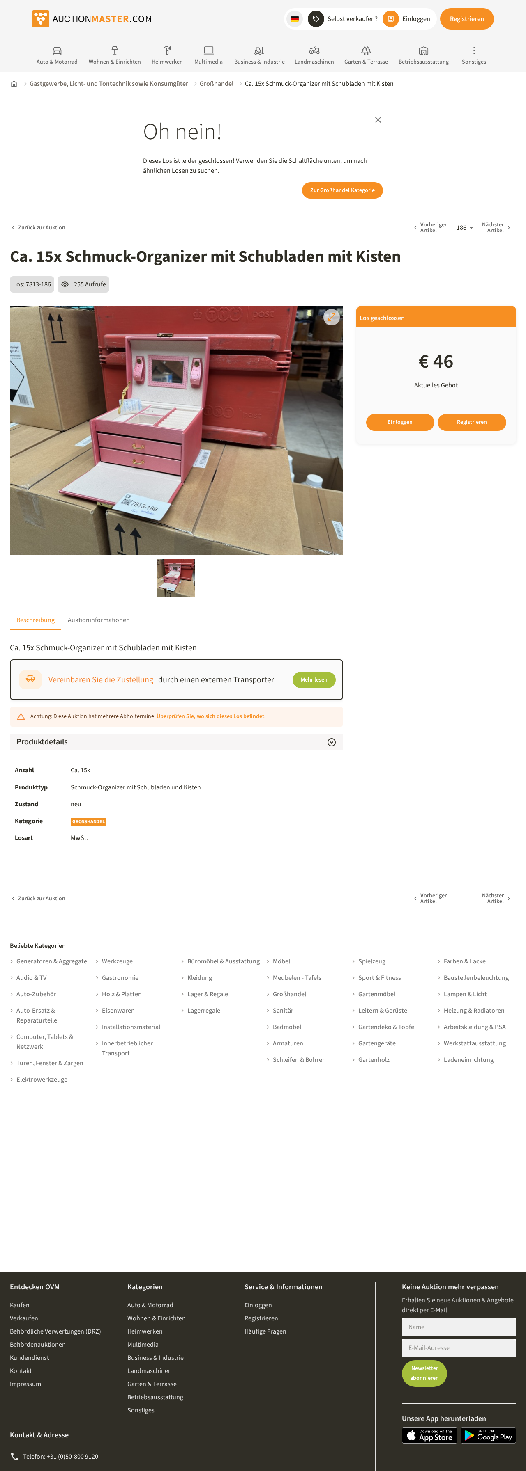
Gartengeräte (377, 1043)
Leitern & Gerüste (382, 1010)
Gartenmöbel (376, 994)
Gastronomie (120, 977)
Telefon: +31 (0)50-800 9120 (60, 1456)
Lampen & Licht (465, 994)
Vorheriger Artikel (433, 228)
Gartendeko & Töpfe (386, 1027)
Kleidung (199, 977)
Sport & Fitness (379, 977)
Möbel (281, 961)
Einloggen (400, 422)
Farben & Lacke (465, 961)
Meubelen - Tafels (297, 977)
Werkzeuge (117, 961)
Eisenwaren (118, 1010)
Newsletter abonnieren (424, 1373)
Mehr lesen (314, 680)
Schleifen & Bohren (299, 1059)
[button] (294, 19)
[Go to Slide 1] (176, 577)
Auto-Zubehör (36, 994)
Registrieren (467, 18)
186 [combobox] (461, 227)
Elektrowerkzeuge (41, 1079)
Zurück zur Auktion (41, 228)
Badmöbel (287, 1027)
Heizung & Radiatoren (474, 1010)
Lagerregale (203, 1010)
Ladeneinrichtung (469, 1059)
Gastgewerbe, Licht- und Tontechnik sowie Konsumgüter (109, 83)
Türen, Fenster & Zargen (49, 1063)
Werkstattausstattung (475, 1043)
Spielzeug (371, 961)
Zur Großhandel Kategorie (342, 190)
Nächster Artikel (493, 228)
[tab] (35, 620)
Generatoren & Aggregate (51, 961)
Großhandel (216, 83)
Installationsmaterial (131, 1027)
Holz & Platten (122, 994)
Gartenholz (374, 1059)
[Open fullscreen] (331, 317)
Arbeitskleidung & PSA (475, 1027)
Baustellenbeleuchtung (476, 977)
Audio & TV (31, 977)
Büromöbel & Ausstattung (223, 961)
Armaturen (288, 1043)
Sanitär (283, 1010)
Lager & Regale (207, 994)
